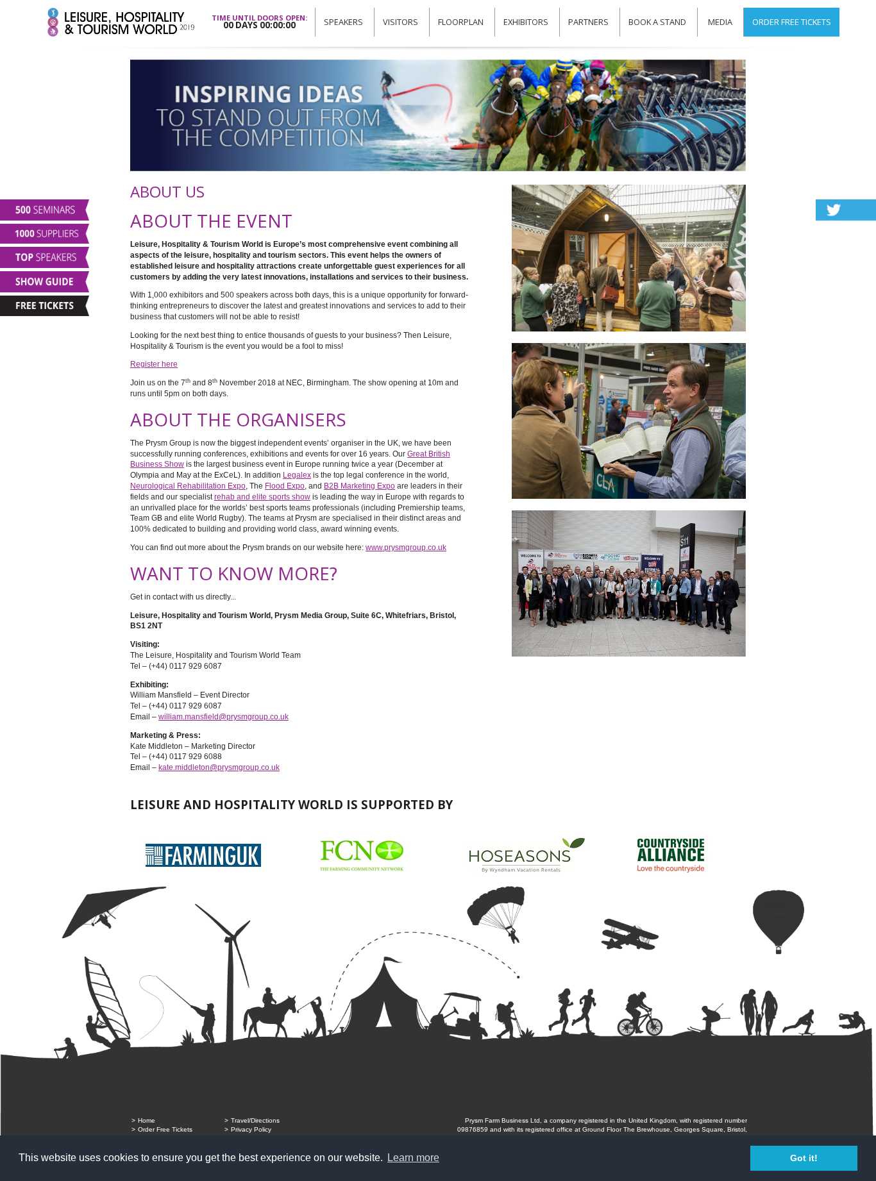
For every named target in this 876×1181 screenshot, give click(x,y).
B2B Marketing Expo (359, 486)
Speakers (343, 22)
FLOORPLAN (461, 22)
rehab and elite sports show (262, 496)
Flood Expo (285, 486)
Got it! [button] (804, 1158)
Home (146, 1120)
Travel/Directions (255, 1120)
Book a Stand (657, 22)
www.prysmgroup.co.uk (406, 547)
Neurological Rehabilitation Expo (188, 486)
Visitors (400, 22)
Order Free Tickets (791, 22)
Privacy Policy (251, 1129)
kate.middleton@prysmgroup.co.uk (219, 767)
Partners (588, 22)
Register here (154, 364)
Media (720, 22)
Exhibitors (525, 22)
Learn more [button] (413, 1157)
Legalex (297, 475)
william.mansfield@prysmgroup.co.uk (223, 716)
